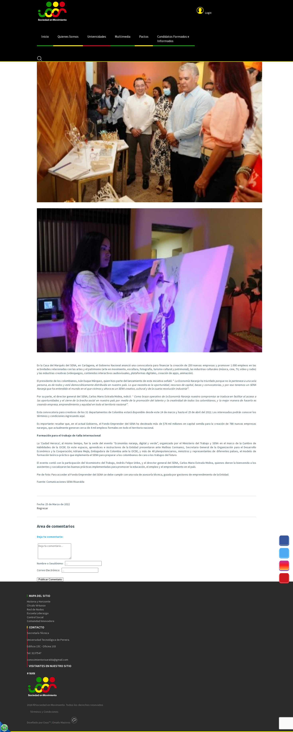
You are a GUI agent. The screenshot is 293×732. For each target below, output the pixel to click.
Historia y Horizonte (38, 601)
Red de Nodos (35, 609)
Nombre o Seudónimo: (50, 563)
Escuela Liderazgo (38, 613)
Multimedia (122, 36)
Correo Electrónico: (48, 570)
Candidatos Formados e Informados (173, 38)
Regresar (42, 508)
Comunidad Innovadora (40, 621)
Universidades (96, 36)
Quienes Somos (68, 36)
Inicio (45, 36)
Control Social (35, 617)
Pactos (143, 36)
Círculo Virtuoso (36, 605)
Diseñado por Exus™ (39, 722)
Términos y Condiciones (44, 711)
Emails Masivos (61, 722)
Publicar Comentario (50, 579)
